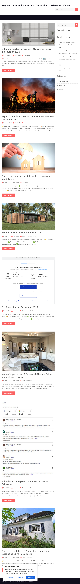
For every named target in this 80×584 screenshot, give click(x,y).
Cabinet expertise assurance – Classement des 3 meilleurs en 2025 (67, 45)
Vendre (34, 236)
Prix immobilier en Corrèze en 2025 (20, 307)
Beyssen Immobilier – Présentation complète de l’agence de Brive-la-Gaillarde (26, 552)
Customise (10, 577)
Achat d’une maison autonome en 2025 (22, 232)
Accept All (30, 577)
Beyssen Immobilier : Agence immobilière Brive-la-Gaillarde (36, 5)
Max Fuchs (18, 55)
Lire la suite (8, 70)
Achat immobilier (27, 236)
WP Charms (30, 581)
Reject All (20, 577)
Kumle (22, 581)
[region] (20, 572)
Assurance (27, 55)
